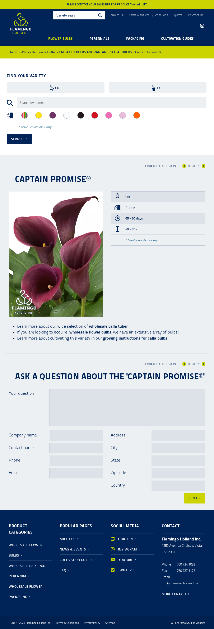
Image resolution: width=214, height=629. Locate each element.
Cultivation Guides (76, 560)
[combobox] (79, 15)
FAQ (63, 570)
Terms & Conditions (67, 623)
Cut (58, 88)
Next (203, 166)
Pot (160, 88)
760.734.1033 (186, 564)
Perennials (99, 38)
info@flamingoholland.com (181, 583)
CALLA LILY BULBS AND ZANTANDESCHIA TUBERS (95, 52)
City (114, 447)
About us (117, 15)
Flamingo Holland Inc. (21, 23)
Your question (21, 393)
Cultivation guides (177, 38)
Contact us (195, 15)
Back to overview (161, 166)
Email (14, 472)
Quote (178, 15)
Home (13, 52)
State (115, 460)
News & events (139, 15)
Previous (184, 166)
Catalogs (161, 15)
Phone (14, 460)
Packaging (135, 38)
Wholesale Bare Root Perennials (28, 571)
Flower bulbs (60, 38)
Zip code (118, 472)
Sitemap (110, 623)
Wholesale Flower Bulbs (38, 52)
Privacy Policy (92, 623)
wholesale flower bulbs (90, 332)
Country (118, 485)
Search (17, 139)
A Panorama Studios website (188, 623)
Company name (23, 435)
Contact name (21, 447)
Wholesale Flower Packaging (26, 592)
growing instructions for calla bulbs (135, 338)
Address (118, 435)
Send (193, 498)
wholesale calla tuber (108, 326)
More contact (174, 594)
